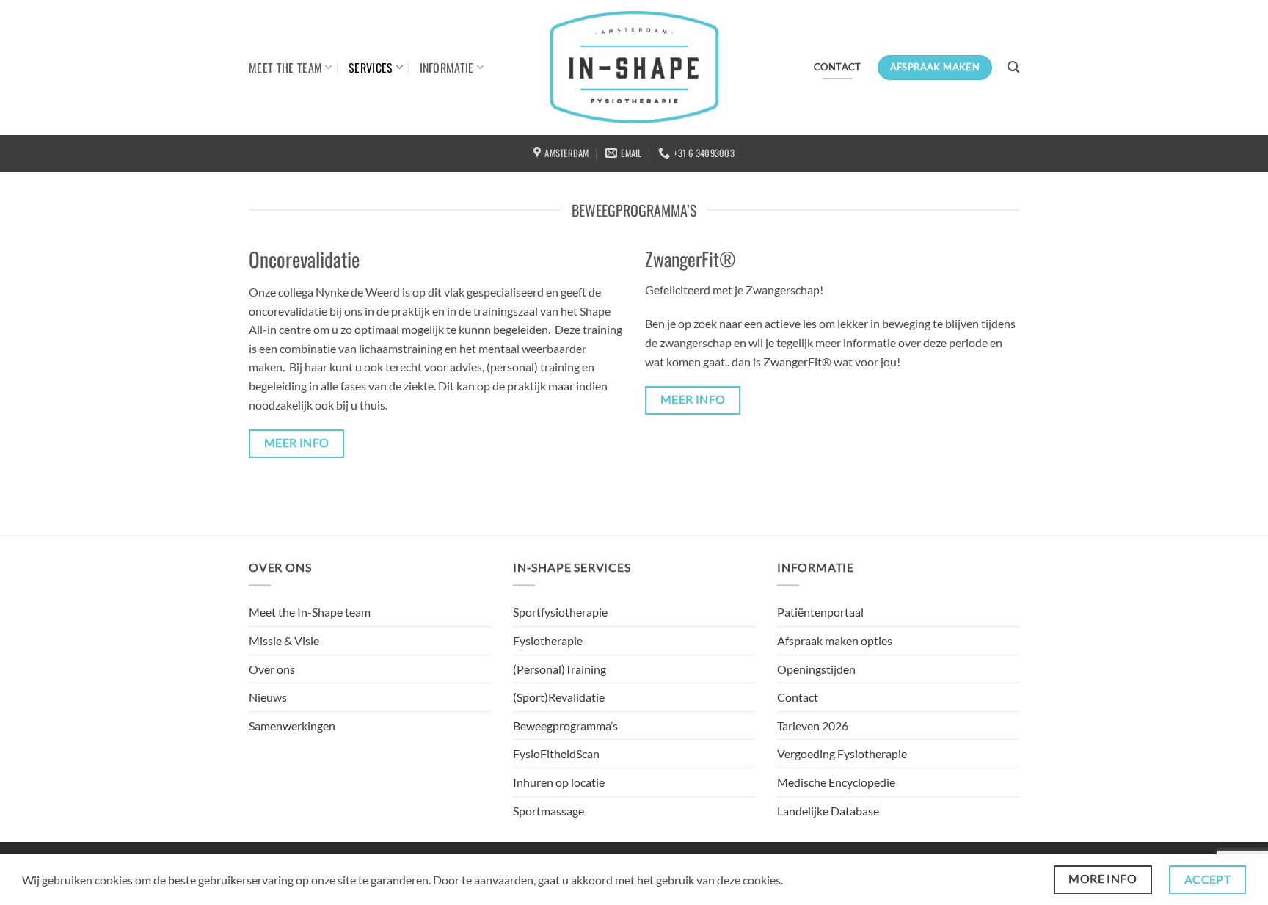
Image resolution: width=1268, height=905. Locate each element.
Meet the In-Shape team (310, 612)
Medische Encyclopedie (836, 782)
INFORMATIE (447, 67)
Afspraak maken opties (834, 640)
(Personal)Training (559, 669)
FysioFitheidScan (556, 753)
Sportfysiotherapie (560, 612)
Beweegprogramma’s (565, 726)
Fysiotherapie (548, 640)
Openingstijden (816, 669)
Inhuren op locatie (559, 782)
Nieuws (268, 697)
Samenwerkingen (292, 726)
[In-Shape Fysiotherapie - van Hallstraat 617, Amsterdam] (634, 67)
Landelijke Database (828, 811)
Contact (797, 697)
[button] (1013, 67)
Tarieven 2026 (812, 726)
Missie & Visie (284, 640)
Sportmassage (548, 811)
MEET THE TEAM (285, 67)
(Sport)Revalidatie (559, 697)
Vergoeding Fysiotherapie (842, 753)
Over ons (272, 669)
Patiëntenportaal (820, 612)
